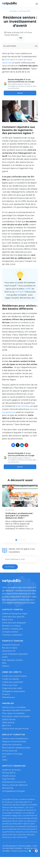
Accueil (13, 11)
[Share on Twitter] (18, 445)
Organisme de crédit (12, 688)
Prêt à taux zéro (9, 685)
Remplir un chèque (11, 626)
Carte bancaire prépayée (14, 623)
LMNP (28, 289)
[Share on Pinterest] (26, 445)
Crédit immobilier (10, 679)
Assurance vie (8, 651)
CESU (4, 760)
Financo (6, 694)
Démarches (7, 788)
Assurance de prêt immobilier (16, 710)
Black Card (7, 619)
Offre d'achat (8, 722)
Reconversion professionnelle (16, 748)
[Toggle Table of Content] (34, 46)
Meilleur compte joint (12, 629)
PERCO (5, 666)
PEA (4, 663)
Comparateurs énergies (13, 791)
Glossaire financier (11, 645)
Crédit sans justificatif (12, 682)
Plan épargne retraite (12, 660)
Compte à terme (10, 632)
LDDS (5, 657)
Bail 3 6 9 (6, 725)
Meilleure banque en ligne (14, 613)
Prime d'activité (9, 751)
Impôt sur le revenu (11, 770)
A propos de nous (30, 848)
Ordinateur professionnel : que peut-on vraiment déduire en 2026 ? (19, 515)
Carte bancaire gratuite (13, 617)
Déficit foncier (9, 719)
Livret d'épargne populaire (15, 654)
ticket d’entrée (22, 406)
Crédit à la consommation (14, 676)
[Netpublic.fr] (9, 3)
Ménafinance (8, 697)
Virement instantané (12, 635)
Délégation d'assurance (13, 691)
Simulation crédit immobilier (16, 716)
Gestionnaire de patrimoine (15, 728)
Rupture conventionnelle (14, 741)
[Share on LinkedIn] (22, 445)
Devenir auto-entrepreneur (15, 738)
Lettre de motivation (12, 744)
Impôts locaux (9, 776)
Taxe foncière (8, 779)
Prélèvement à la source (13, 782)
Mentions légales (24, 846)
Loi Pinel (19, 292)
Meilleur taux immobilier (14, 707)
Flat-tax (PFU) (8, 773)
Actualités (24, 11)
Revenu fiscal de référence (15, 785)
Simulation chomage (12, 754)
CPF (4, 757)
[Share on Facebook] (13, 445)
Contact (14, 851)
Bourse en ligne (9, 648)
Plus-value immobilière (13, 713)
